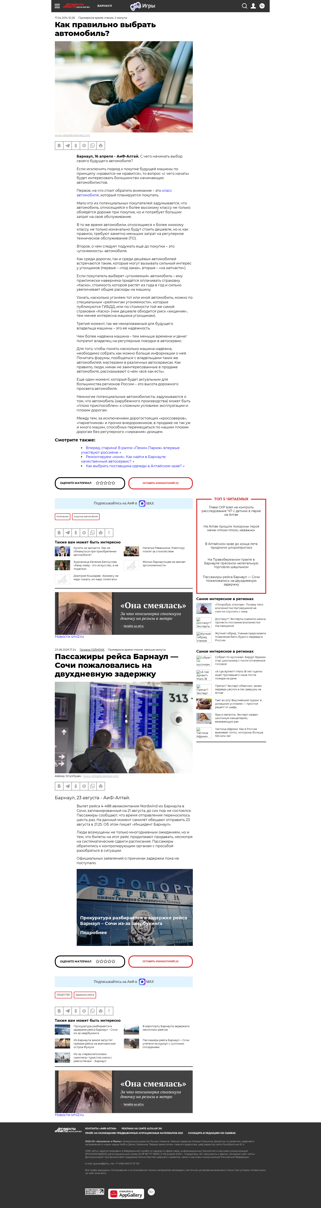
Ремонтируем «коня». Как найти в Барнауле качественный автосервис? (123, 459)
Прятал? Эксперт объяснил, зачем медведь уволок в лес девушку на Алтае (238, 689)
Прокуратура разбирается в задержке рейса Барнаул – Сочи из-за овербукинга (133, 920)
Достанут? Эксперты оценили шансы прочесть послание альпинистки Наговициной (240, 622)
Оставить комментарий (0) (161, 483)
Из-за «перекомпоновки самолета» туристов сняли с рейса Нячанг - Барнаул (93, 1057)
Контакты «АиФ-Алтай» (101, 1128)
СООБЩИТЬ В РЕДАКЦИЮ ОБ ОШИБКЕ (212, 1133)
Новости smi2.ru (69, 637)
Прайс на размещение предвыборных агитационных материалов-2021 (134, 1133)
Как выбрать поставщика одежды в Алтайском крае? (134, 466)
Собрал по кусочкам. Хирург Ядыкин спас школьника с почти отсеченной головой (240, 660)
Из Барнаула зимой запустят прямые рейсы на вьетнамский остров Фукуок (95, 1043)
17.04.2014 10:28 (65, 17)
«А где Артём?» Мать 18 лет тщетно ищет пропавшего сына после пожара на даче (238, 675)
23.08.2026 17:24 (65, 649)
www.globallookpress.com (72, 135)
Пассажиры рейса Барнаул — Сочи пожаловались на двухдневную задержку (231, 580)
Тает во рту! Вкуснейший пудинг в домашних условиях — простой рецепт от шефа (238, 704)
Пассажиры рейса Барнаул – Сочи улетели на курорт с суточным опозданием (166, 1043)
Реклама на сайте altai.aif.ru (142, 1128)
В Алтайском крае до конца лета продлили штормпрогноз (231, 546)
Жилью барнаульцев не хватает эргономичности (164, 563)
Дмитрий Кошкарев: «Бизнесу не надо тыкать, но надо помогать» (96, 577)
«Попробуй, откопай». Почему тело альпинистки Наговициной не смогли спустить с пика (239, 608)
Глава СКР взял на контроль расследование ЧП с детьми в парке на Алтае (231, 511)
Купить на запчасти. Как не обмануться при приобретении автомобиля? (95, 551)
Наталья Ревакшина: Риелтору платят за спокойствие (164, 549)
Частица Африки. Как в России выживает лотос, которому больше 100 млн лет (239, 732)
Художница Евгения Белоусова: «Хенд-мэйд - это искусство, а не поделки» (96, 565)
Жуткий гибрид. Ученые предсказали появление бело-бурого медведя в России (240, 637)
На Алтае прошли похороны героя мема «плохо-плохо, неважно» (231, 528)
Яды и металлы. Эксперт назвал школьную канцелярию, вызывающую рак (236, 718)
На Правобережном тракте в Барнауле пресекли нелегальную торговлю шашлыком (231, 563)
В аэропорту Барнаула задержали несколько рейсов (166, 1028)
